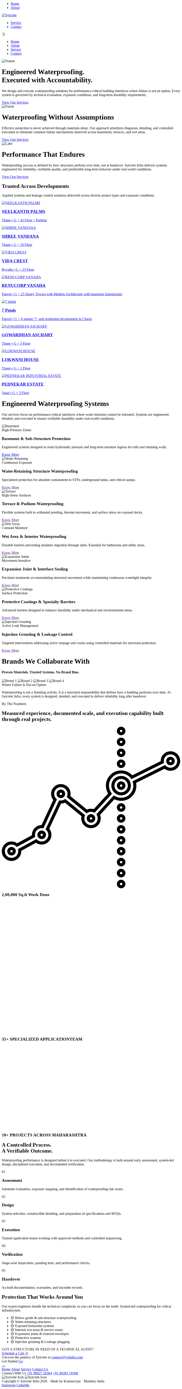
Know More (10, 454)
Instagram (9, 1385)
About (15, 8)
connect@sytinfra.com (67, 1357)
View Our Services (15, 102)
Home (15, 4)
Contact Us (40, 1369)
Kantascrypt (72, 1381)
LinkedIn (22, 1385)
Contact (16, 27)
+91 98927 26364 (39, 1373)
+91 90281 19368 (65, 1373)
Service (16, 23)
